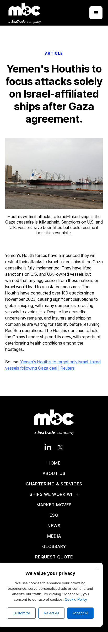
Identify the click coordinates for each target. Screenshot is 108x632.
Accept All (80, 613)
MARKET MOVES (54, 504)
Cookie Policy (76, 599)
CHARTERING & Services (54, 483)
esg (54, 515)
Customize (21, 613)
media (54, 536)
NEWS (54, 525)
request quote (54, 556)
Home (54, 463)
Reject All (51, 613)
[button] (95, 12)
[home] (26, 12)
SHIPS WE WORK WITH (54, 494)
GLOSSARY (54, 546)
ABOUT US (54, 473)
